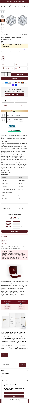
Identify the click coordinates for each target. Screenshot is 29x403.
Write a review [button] (14, 231)
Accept (13, 393)
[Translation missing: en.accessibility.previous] (2, 9)
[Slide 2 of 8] (2, 16)
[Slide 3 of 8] (2, 20)
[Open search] (4, 6)
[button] (8, 221)
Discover (5, 354)
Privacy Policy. (8, 389)
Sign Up (23, 364)
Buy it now (14, 78)
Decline (14, 396)
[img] (4, 243)
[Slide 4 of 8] (2, 24)
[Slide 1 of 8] (2, 12)
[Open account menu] (22, 6)
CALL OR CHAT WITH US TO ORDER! (14, 94)
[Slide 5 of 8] (2, 28)
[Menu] (1, 6)
